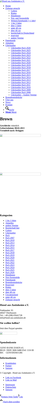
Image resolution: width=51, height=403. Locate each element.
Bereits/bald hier (12, 228)
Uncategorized (11, 295)
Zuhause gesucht (12, 299)
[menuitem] (28, 6)
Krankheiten (10, 363)
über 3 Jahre (10, 290)
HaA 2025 (9, 270)
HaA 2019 (9, 255)
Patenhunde (10, 280)
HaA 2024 (9, 267)
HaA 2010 (9, 240)
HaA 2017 (9, 250)
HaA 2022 (9, 262)
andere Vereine (11, 225)
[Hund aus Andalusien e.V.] (12, 1)
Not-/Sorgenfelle (12, 277)
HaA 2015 (9, 248)
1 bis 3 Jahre (10, 220)
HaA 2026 (9, 272)
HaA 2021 (9, 260)
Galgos (8, 230)
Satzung (8, 368)
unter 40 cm (10, 297)
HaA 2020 (9, 257)
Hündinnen (10, 275)
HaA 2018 (9, 252)
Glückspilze (10, 233)
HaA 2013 (9, 243)
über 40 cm (10, 292)
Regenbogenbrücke (13, 282)
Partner (8, 366)
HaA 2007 (9, 238)
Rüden (8, 287)
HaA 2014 (9, 245)
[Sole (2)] (25, 173)
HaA (7, 235)
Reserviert (9, 285)
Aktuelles (9, 223)
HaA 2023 (9, 265)
